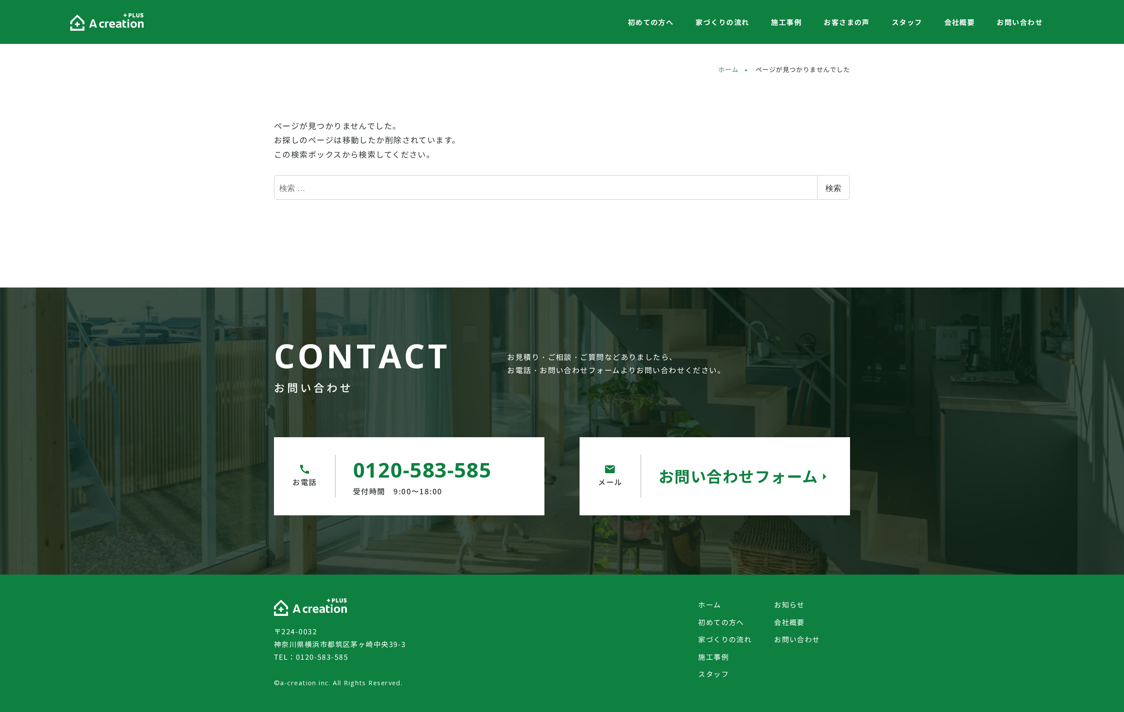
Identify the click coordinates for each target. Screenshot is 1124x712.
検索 (833, 187)
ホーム (709, 604)
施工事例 (713, 656)
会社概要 (789, 622)
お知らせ (789, 604)
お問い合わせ (797, 639)
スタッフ (713, 674)
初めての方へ (721, 622)
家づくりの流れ (725, 639)
